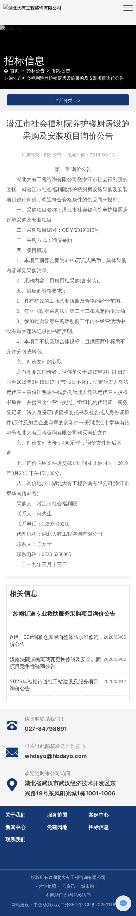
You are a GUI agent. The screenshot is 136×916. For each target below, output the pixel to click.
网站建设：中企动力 (31, 904)
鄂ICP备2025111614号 (102, 904)
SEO (73, 904)
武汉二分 (60, 904)
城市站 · (89, 886)
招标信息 (24, 60)
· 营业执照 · (47, 886)
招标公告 (36, 70)
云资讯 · (70, 886)
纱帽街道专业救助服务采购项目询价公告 (64, 613)
